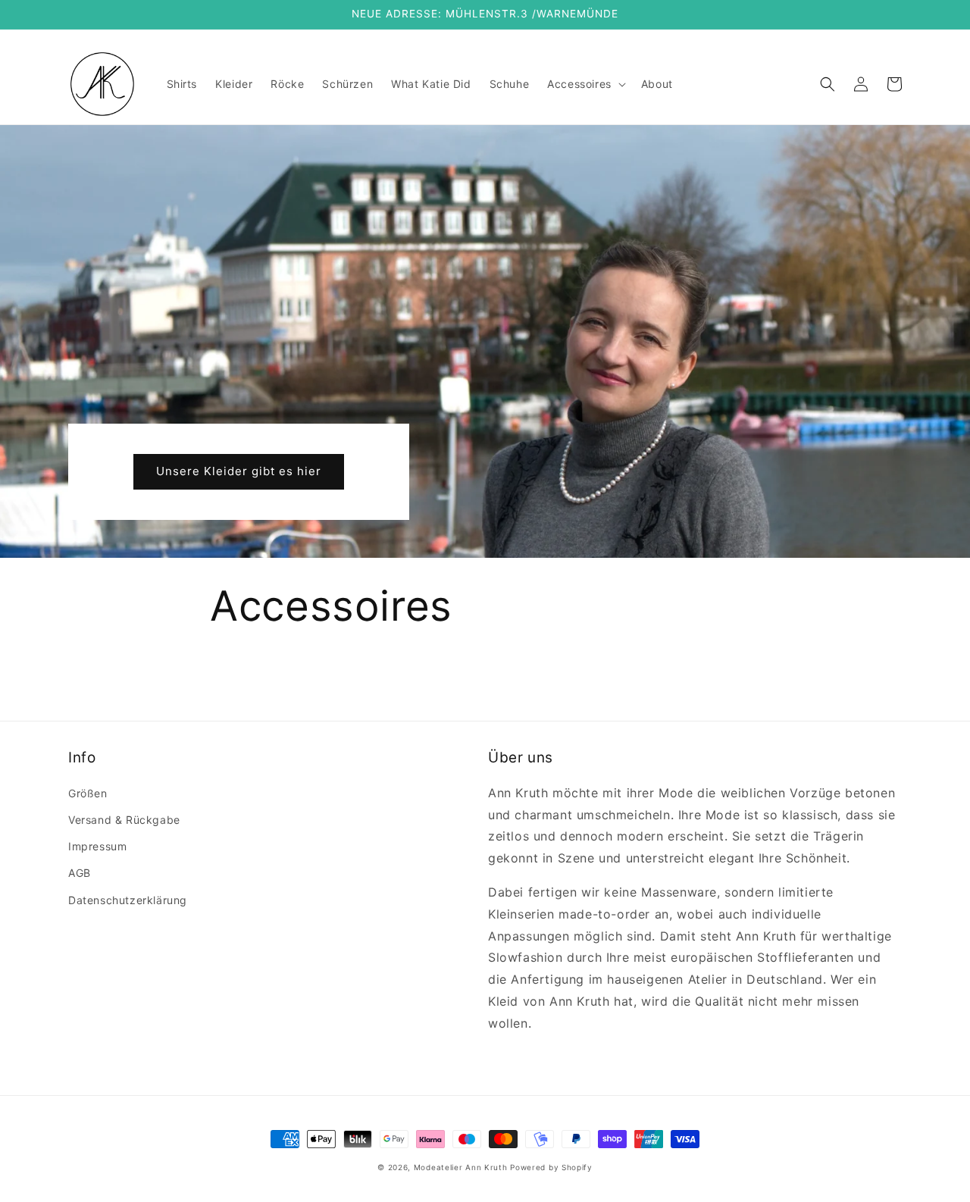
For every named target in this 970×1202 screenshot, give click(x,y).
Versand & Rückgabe (124, 819)
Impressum (97, 846)
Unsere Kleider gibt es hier (238, 471)
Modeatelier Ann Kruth (462, 1167)
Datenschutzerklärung (127, 900)
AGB (79, 872)
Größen (88, 793)
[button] (585, 84)
